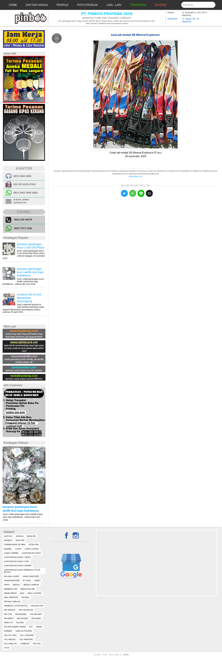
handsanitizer (12, 580)
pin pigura (22, 618)
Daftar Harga (37, 4)
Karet (37, 580)
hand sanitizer (31, 576)
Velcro (37, 644)
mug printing (11, 597)
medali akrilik (31, 585)
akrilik (20, 536)
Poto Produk (87, 4)
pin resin (36, 618)
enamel (8, 549)
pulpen (20, 623)
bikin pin (31, 536)
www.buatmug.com (24, 331)
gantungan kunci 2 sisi (16, 561)
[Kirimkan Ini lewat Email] (149, 193)
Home (13, 4)
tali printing (26, 639)
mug (22, 593)
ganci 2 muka (32, 549)
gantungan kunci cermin (17, 566)
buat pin (20, 540)
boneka (8, 540)
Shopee (161, 4)
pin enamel (21, 614)
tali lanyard (27, 635)
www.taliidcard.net (24, 342)
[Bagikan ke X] (124, 193)
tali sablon (10, 644)
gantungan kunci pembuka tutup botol (22, 571)
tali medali (10, 639)
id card (27, 580)
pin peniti (9, 618)
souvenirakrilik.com (24, 356)
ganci (18, 549)
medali (16, 585)
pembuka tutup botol (16, 606)
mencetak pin (27, 589)
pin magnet (36, 614)
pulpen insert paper (15, 627)
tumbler (24, 644)
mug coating (35, 593)
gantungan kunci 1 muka (17, 557)
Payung (25, 597)
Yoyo (7, 648)
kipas (7, 585)
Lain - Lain (113, 4)
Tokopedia (138, 4)
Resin (39, 627)
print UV (8, 623)
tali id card (10, 635)
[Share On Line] (141, 193)
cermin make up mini (14, 544)
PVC (31, 627)
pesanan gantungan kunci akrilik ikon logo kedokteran (30, 272)
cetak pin (33, 544)
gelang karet (11, 576)
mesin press (10, 593)
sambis (126, 655)
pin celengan (26, 610)
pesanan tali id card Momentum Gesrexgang (29, 298)
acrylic (8, 536)
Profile (63, 4)
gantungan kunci (31, 553)
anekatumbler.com (24, 367)
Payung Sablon (12, 601)
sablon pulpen (23, 631)
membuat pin (10, 589)
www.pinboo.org (135, 176)
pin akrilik (9, 610)
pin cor (8, 614)
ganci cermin (11, 553)
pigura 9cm (37, 606)
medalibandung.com (23, 375)
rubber (8, 631)
